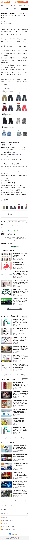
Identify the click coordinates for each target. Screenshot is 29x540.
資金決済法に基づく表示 (8, 529)
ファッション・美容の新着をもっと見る (14, 374)
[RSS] (19, 534)
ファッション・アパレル (13, 225)
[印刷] (17, 231)
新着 (2, 5)
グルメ (11, 5)
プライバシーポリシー (7, 526)
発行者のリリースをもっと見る (14, 308)
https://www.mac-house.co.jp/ (12, 171)
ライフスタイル (22, 221)
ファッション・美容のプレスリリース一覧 (16, 501)
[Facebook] (8, 231)
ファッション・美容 (21, 5)
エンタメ (6, 5)
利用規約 (4, 523)
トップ (2, 501)
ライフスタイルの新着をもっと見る (14, 438)
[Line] (14, 231)
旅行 (15, 5)
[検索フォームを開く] (15, 2)
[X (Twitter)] (11, 231)
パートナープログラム (7, 520)
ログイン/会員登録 (23, 2)
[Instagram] (16, 534)
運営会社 (4, 517)
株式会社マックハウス (6, 21)
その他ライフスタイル (6, 227)
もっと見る (24, 316)
